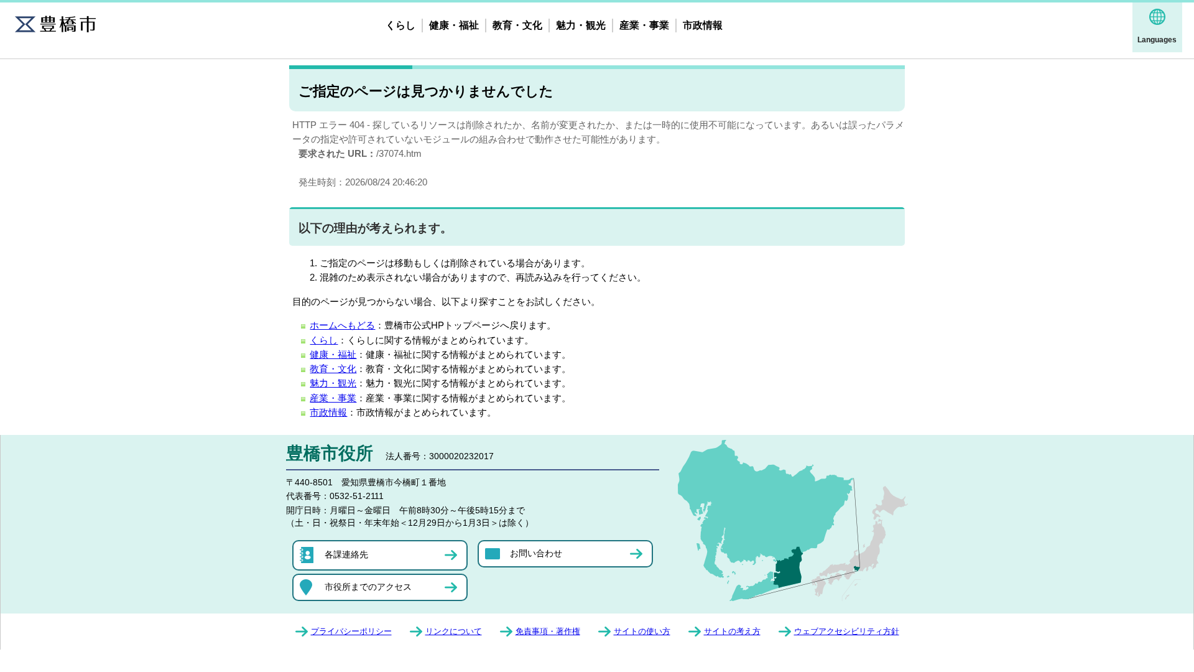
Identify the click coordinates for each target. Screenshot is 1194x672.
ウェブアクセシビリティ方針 (846, 631)
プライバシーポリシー (351, 631)
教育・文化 (517, 25)
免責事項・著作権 (548, 631)
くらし (400, 25)
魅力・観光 (581, 25)
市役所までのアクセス (368, 587)
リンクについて (453, 631)
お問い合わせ (536, 553)
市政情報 (703, 25)
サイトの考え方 (732, 631)
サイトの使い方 (642, 631)
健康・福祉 (454, 25)
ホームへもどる (342, 325)
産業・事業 (644, 25)
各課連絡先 (346, 554)
